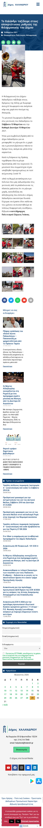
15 (32, 691)
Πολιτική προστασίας (30, 821)
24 (5, 698)
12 (16, 691)
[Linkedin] (35, 768)
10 (5, 691)
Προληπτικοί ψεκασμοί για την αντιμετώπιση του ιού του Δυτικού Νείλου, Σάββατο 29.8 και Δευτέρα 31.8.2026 (19, 501)
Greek (25, 826)
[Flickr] (28, 768)
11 (11, 691)
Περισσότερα (7, 366)
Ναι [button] (12, 821)
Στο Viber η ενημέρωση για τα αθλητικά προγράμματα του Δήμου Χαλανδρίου (20, 537)
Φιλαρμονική (31, 35)
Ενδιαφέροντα (7, 644)
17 (5, 694)
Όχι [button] (18, 821)
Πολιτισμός (20, 35)
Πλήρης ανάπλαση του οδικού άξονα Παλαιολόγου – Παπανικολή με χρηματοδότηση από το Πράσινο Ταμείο (13, 337)
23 (38, 694)
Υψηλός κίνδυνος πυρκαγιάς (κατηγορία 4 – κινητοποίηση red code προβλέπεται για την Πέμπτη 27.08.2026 (21, 526)
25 (11, 698)
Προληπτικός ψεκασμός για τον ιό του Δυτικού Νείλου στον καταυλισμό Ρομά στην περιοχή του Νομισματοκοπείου (20, 514)
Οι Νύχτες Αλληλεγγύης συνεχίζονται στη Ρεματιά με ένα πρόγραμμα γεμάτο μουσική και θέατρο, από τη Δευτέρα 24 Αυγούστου (12, 395)
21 (27, 694)
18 (11, 694)
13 (21, 691)
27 (21, 698)
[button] (3, 42)
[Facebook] (15, 768)
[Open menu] (38, 4)
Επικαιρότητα (9, 35)
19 (16, 694)
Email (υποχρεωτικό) (10, 636)
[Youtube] (8, 768)
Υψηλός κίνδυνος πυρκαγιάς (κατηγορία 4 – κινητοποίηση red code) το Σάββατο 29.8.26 (21, 487)
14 (27, 691)
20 (21, 694)
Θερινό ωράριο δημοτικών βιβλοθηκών (9, 451)
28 (27, 698)
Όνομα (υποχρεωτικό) (10, 628)
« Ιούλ (5, 705)
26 (16, 698)
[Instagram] (21, 768)
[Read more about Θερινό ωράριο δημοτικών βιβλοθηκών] (13, 440)
